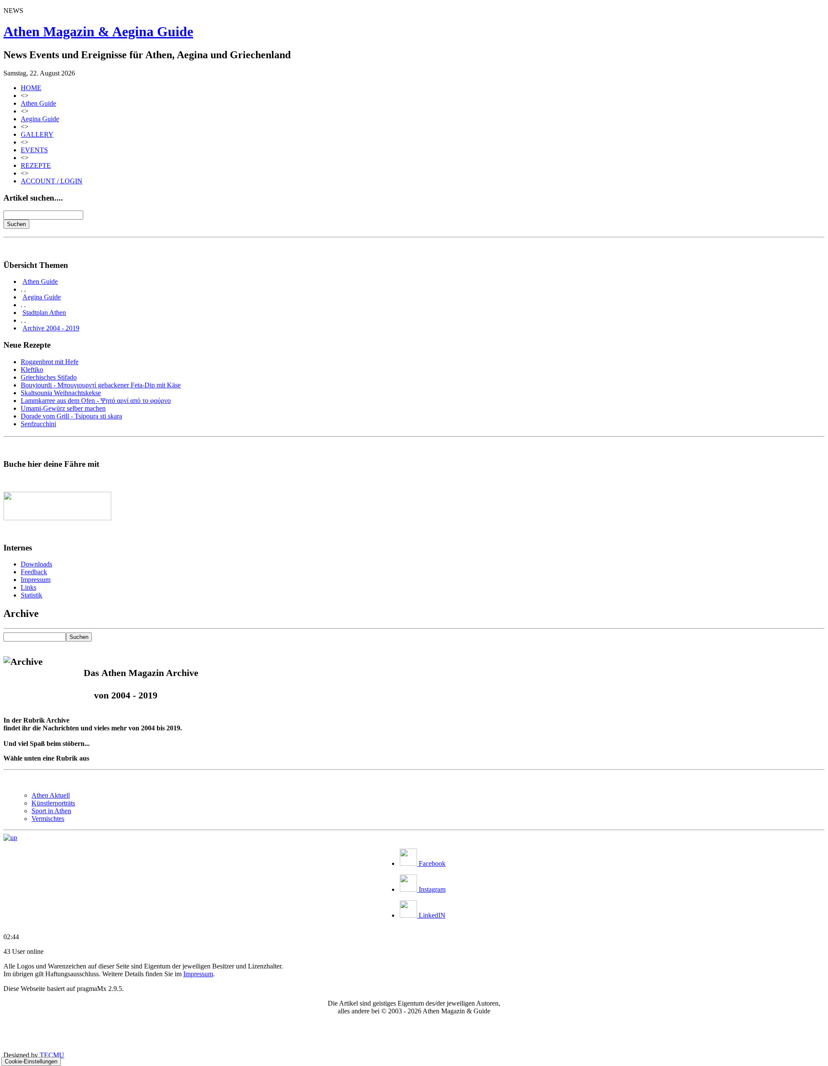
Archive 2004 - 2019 (50, 328)
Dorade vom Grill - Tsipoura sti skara (71, 416)
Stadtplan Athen (44, 312)
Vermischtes (47, 818)
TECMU (52, 1055)
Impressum (35, 579)
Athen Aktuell (50, 795)
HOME (31, 87)
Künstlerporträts (53, 803)
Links (28, 587)
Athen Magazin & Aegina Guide (98, 31)
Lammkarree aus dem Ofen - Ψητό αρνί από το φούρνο (96, 400)
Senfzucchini (38, 424)
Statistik (31, 595)
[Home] (10, 837)
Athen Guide (38, 103)
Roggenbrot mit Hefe (49, 361)
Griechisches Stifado (49, 377)
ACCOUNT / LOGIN (51, 181)
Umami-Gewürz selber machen (63, 408)
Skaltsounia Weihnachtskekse (61, 392)
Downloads (36, 564)
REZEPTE (36, 165)
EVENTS (34, 150)
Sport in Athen (51, 810)
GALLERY (37, 134)
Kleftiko (32, 369)
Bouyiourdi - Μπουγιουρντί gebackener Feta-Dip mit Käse (101, 385)
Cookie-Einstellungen (31, 1061)
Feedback (34, 571)
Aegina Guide (40, 119)
